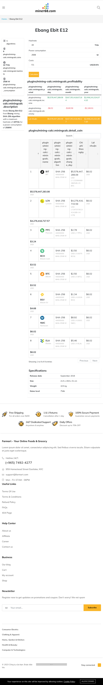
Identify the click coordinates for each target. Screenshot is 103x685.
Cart (4, 570)
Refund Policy (9, 502)
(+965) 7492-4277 (18, 463)
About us (6, 530)
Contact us (7, 546)
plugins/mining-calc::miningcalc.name (45, 152)
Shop (4, 580)
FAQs (4, 507)
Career (5, 541)
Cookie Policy (69, 681)
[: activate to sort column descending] (35, 153)
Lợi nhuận (93, 144)
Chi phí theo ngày (81, 147)
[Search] (99, 7)
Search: (69, 136)
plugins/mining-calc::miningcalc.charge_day (69, 153)
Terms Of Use (8, 491)
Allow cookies (88, 681)
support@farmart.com (17, 474)
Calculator (34, 74)
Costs (31, 60)
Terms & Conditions (11, 496)
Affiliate (6, 536)
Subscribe (92, 607)
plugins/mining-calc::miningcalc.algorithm (57, 153)
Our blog (6, 564)
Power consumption (37, 50)
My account (8, 575)
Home (4, 19)
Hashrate (33, 40)
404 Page (7, 512)
